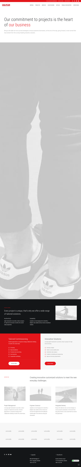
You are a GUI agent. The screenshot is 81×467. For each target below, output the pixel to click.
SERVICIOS (44, 5)
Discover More (14, 363)
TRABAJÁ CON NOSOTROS (66, 5)
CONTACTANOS (76, 5)
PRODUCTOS (37, 5)
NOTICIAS (58, 5)
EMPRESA (31, 5)
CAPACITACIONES (51, 5)
